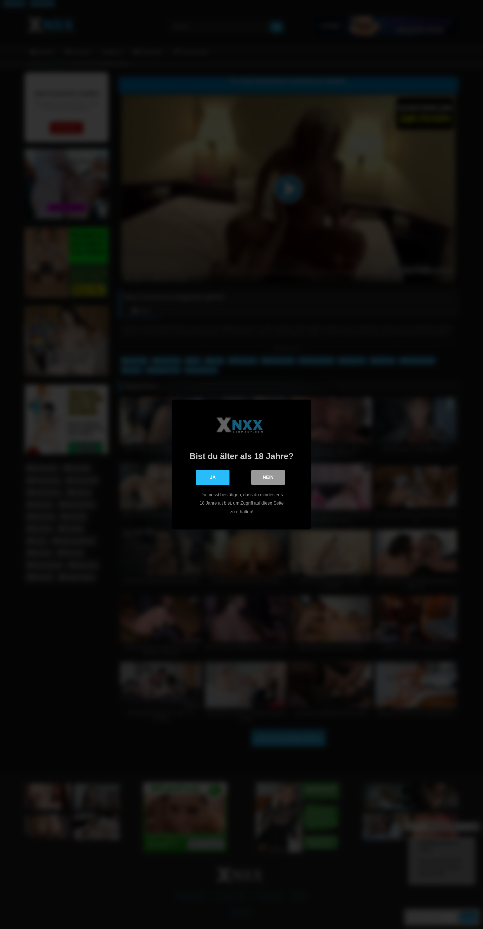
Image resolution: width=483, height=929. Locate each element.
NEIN (268, 477)
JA (213, 477)
